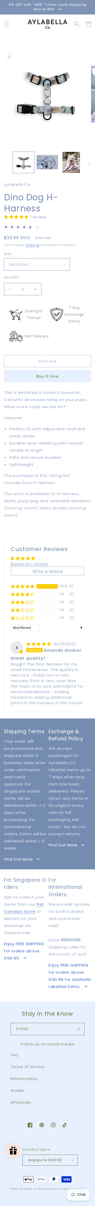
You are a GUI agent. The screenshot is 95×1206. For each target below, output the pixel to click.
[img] (39, 644)
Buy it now (47, 376)
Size (8, 253)
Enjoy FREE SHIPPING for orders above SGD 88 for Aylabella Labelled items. (70, 975)
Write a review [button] (47, 571)
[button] (6, 24)
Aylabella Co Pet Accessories (38, 1188)
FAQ (14, 1055)
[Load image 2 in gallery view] (47, 162)
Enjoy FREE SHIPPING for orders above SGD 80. (24, 951)
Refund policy (24, 1078)
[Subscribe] (78, 1029)
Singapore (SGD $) (45, 1159)
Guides (17, 1090)
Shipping (32, 245)
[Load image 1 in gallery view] (23, 162)
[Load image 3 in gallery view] (71, 162)
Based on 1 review (29, 564)
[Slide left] (6, 164)
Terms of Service (28, 1066)
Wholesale (21, 1102)
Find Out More (18, 859)
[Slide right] (89, 164)
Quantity (11, 277)
